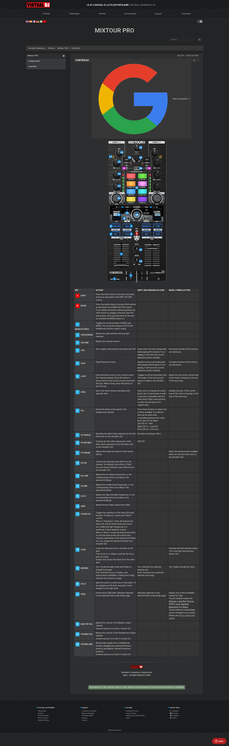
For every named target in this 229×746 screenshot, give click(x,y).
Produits (46, 14)
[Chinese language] (44, 21)
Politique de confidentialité (135, 715)
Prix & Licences (43, 718)
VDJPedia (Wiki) (87, 715)
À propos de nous (132, 711)
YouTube (174, 713)
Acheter (102, 14)
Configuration (33, 61)
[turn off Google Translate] (194, 60)
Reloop (51, 48)
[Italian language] (41, 21)
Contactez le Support (89, 711)
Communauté (130, 14)
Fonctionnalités (43, 715)
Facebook (175, 711)
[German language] (37, 21)
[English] (27, 21)
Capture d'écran (43, 720)
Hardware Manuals (36, 48)
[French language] (34, 21)
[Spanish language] (30, 21)
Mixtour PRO (63, 48)
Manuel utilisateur (88, 713)
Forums (84, 720)
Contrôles (76, 48)
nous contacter (131, 713)
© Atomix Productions (114, 730)
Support (158, 14)
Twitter (174, 718)
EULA (128, 718)
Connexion (186, 14)
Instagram (175, 715)
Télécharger (74, 14)
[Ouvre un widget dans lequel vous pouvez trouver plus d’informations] (219, 741)
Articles (84, 718)
